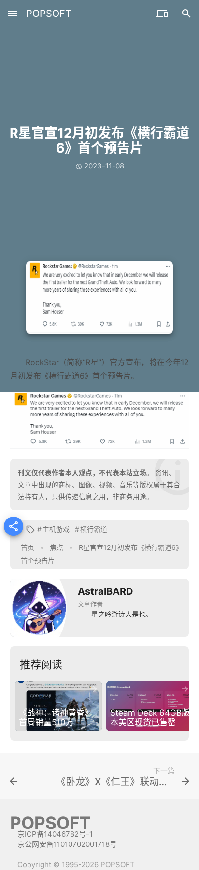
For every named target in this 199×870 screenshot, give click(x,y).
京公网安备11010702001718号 (67, 844)
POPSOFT (48, 13)
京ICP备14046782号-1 (55, 834)
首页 (27, 547)
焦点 (56, 547)
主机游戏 (56, 529)
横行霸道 (93, 529)
